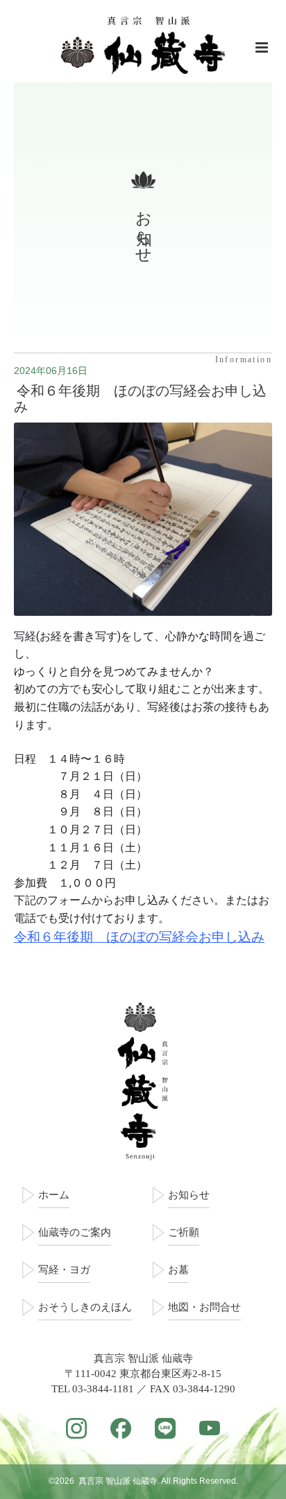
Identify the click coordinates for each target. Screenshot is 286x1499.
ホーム (53, 1194)
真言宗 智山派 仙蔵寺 (118, 1481)
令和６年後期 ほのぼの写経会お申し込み (140, 398)
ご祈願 (183, 1232)
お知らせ (189, 1194)
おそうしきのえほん (85, 1307)
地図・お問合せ (204, 1307)
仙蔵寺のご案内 (74, 1232)
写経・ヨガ (64, 1269)
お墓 (178, 1269)
